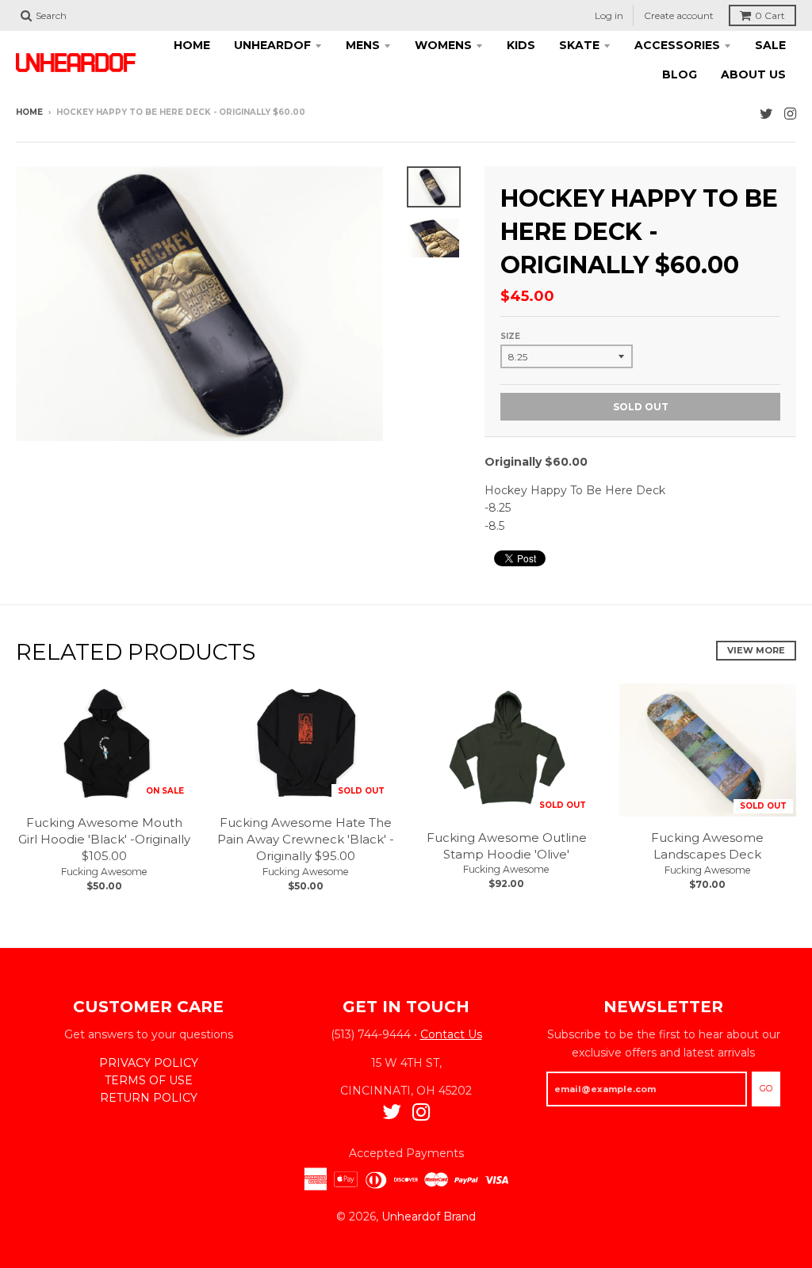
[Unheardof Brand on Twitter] (766, 113)
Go (766, 1088)
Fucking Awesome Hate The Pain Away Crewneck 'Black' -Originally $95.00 (305, 839)
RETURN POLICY (148, 1098)
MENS (363, 45)
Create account (679, 15)
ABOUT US (753, 74)
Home (29, 112)
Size (510, 336)
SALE (770, 45)
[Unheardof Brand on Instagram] (790, 113)
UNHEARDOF (272, 45)
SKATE (579, 45)
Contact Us (451, 1034)
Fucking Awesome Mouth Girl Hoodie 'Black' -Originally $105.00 (104, 839)
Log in (609, 15)
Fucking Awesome (104, 872)
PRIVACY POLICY (148, 1063)
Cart (770, 15)
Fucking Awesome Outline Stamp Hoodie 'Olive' (507, 846)
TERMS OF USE (149, 1080)
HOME (192, 45)
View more (756, 650)
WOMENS (443, 45)
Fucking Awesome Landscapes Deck (707, 846)
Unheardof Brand (428, 1216)
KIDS (521, 45)
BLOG (679, 74)
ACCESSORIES (677, 45)
